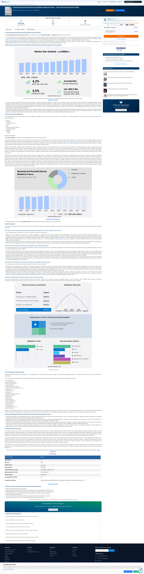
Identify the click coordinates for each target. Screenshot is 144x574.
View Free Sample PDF (121, 39)
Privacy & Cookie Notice (8, 569)
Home (6, 4)
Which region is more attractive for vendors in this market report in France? (22, 530)
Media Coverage (53, 553)
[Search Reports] (125, 2)
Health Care (7, 559)
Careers (74, 553)
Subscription (30, 549)
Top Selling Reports (112, 1)
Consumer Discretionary (10, 551)
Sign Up (111, 550)
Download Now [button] (53, 509)
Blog (51, 549)
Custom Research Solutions (33, 551)
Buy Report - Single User (111, 27)
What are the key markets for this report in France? (17, 533)
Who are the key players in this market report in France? (18, 526)
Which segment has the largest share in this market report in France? (20, 540)
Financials (7, 557)
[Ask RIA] (140, 570)
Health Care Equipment (12, 4)
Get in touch (75, 499)
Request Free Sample (53, 100)
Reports (99, 1)
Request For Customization (121, 63)
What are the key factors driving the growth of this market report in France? (22, 537)
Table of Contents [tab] (20, 29)
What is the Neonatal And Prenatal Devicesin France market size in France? (22, 516)
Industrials (7, 561)
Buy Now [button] (110, 10)
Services (105, 1)
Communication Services (10, 549)
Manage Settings (128, 571)
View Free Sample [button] (120, 10)
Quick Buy (121, 36)
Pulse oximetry (73, 141)
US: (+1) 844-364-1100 (102, 556)
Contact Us (75, 555)
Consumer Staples (8, 553)
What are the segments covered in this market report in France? (19, 523)
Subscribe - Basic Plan (110, 31)
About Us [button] (120, 1)
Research (52, 555)
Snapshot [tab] (10, 29)
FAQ (73, 551)
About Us (74, 549)
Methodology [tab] (31, 29)
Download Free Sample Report (53, 219)
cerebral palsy (62, 238)
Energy (6, 555)
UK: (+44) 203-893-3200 (102, 558)
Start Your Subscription (121, 110)
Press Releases (53, 551)
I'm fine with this (137, 571)
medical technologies (13, 40)
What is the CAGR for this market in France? (15, 520)
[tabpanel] (53, 266)
